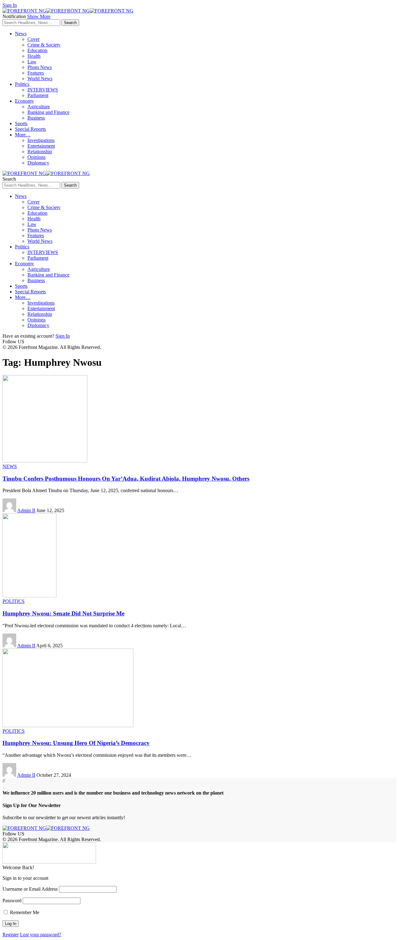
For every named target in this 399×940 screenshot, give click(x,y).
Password (12, 900)
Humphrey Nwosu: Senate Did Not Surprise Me (63, 613)
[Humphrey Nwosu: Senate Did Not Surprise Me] (29, 595)
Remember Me (24, 912)
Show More (38, 16)
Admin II (26, 510)
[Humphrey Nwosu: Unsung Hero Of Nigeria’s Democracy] (67, 725)
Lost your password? (40, 934)
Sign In (62, 336)
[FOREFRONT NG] (67, 10)
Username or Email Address (30, 889)
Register (10, 934)
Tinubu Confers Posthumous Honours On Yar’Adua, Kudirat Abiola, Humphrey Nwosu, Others (125, 478)
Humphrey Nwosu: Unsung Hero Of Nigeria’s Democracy (76, 743)
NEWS (9, 466)
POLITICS (13, 601)
